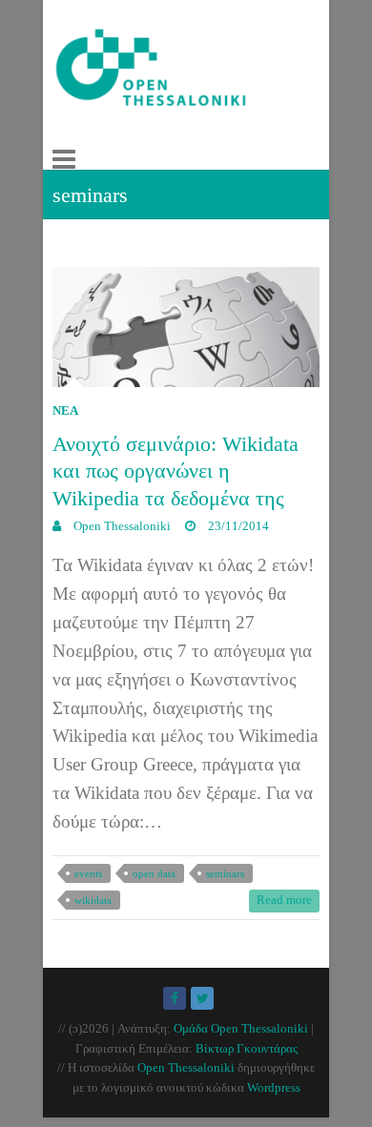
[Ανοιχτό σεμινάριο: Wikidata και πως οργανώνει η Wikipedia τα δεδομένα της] (186, 326)
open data (154, 873)
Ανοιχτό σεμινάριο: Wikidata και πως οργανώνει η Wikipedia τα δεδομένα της (175, 471)
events (88, 873)
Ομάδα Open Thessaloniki (241, 1028)
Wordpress (273, 1087)
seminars (225, 873)
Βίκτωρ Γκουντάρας (247, 1048)
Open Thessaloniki (121, 526)
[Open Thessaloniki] (178, 75)
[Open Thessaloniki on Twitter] (202, 998)
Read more (284, 899)
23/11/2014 (237, 526)
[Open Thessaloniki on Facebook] (174, 998)
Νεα (65, 410)
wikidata (93, 900)
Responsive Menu (63, 160)
